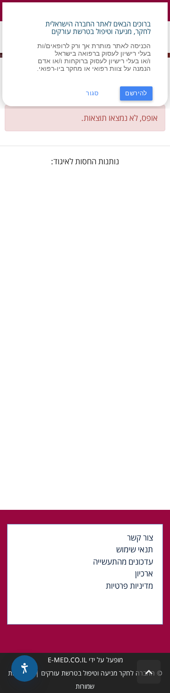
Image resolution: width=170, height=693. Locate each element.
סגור (92, 93)
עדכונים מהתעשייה (123, 561)
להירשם (136, 93)
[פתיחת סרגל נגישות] (24, 668)
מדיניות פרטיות (129, 585)
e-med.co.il (67, 659)
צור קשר (140, 537)
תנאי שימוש (134, 549)
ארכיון (144, 573)
